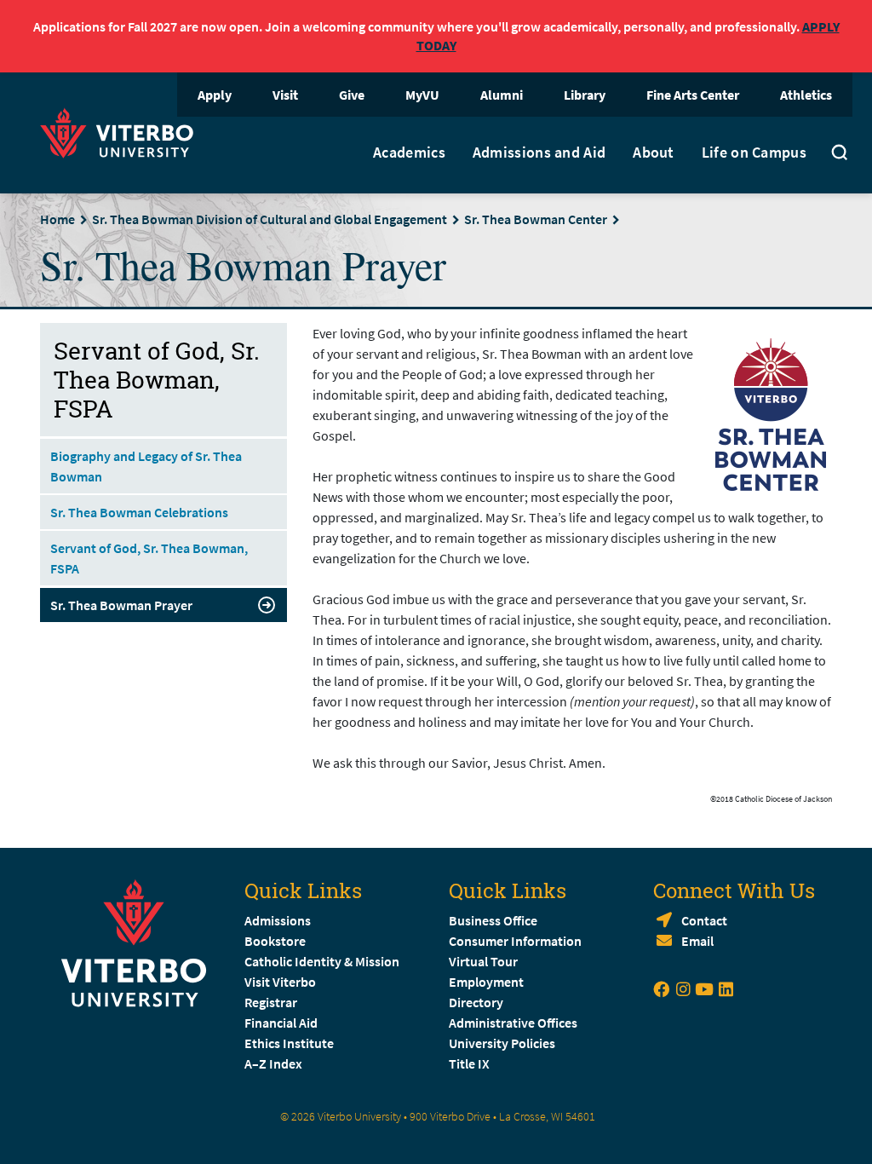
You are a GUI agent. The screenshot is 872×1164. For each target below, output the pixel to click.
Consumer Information (515, 940)
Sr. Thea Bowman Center (535, 219)
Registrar (270, 1002)
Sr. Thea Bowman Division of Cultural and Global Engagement (269, 219)
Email (697, 940)
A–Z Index (273, 1063)
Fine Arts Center (692, 94)
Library (584, 94)
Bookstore (275, 940)
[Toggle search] (839, 155)
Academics (409, 152)
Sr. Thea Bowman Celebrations (139, 512)
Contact (704, 920)
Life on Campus (754, 152)
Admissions (277, 920)
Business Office (493, 920)
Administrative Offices (513, 1022)
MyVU (422, 94)
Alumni (501, 94)
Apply (215, 94)
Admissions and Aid (539, 152)
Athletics (806, 94)
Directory (477, 1002)
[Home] (122, 130)
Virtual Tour (483, 961)
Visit (285, 94)
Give (351, 94)
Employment (486, 981)
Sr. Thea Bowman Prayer (121, 605)
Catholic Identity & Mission (321, 961)
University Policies (502, 1043)
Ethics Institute (289, 1043)
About (653, 152)
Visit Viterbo (280, 981)
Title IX (469, 1063)
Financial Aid (281, 1022)
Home (57, 219)
